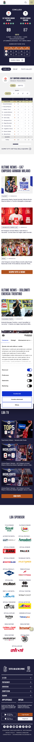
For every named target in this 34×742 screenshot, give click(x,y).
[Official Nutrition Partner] (24, 606)
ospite (20, 85)
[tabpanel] (17, 113)
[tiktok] (23, 727)
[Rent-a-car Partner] (9, 595)
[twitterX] (20, 727)
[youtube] (17, 727)
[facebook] (4, 727)
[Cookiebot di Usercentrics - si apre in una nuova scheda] (24, 335)
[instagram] (7, 727)
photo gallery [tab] (26, 69)
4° (27, 93)
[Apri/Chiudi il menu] (31, 2)
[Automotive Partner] (9, 540)
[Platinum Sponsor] (24, 529)
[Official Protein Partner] (24, 540)
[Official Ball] (9, 584)
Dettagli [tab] (13, 340)
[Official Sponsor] (9, 551)
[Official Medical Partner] (9, 573)
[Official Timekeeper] (9, 606)
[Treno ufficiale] (24, 573)
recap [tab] (15, 69)
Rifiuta (17, 405)
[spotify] (29, 727)
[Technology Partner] (24, 562)
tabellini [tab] (6, 69)
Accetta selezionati (17, 399)
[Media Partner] (9, 628)
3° (23, 93)
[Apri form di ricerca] (25, 2)
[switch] (29, 375)
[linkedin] (14, 727)
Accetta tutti (17, 393)
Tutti (8, 93)
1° (13, 93)
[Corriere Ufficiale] (24, 617)
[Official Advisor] (17, 650)
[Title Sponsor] (9, 529)
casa (13, 85)
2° (18, 93)
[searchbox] (17, 2)
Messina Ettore (21, 81)
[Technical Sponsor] (24, 584)
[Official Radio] (24, 639)
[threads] (11, 727)
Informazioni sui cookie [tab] (25, 340)
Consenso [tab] (5, 340)
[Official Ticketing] (24, 595)
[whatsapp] (26, 727)
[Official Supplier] (9, 617)
